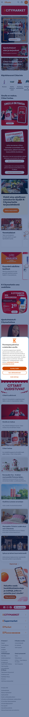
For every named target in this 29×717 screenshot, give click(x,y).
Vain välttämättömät (14, 372)
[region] (14, 358)
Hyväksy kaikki (14, 368)
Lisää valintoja (14, 377)
